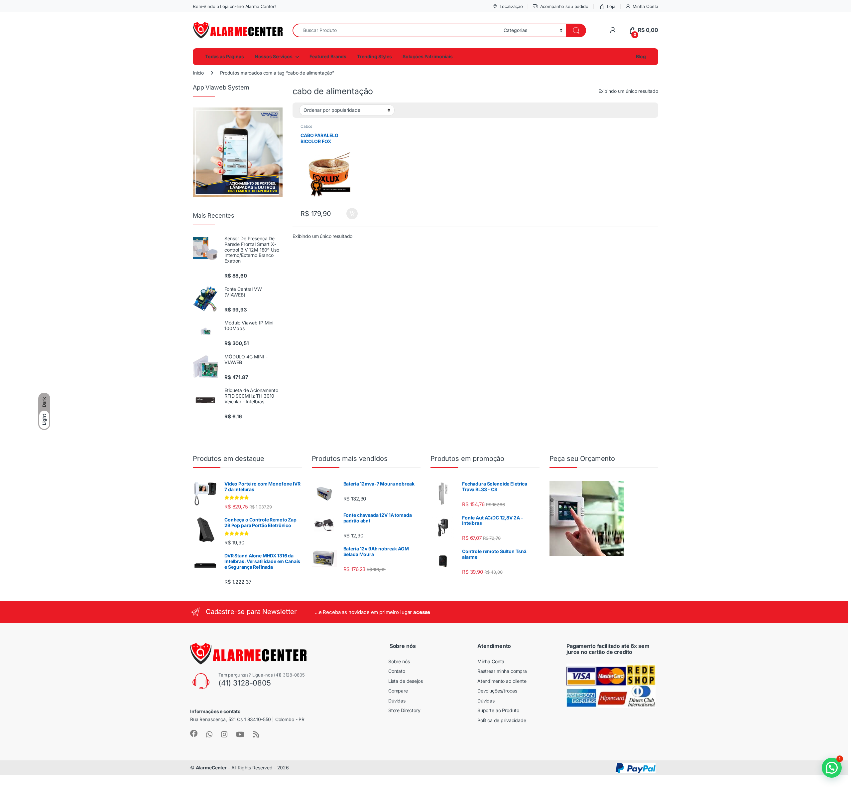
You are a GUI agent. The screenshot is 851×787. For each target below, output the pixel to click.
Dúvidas (397, 700)
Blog (640, 56)
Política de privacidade (501, 720)
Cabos (306, 126)
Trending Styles (374, 56)
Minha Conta (645, 6)
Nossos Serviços (274, 56)
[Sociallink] (193, 733)
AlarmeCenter (211, 767)
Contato (396, 671)
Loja (611, 6)
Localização (511, 6)
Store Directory (404, 710)
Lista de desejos (405, 681)
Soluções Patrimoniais (428, 56)
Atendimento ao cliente (502, 681)
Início (198, 73)
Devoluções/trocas (497, 690)
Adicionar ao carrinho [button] (347, 213)
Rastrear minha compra (502, 671)
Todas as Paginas (224, 56)
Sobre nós (399, 661)
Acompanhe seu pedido (564, 6)
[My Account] (612, 30)
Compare (398, 690)
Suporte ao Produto (498, 710)
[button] (832, 768)
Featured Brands (327, 56)
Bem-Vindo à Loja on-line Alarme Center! (234, 6)
